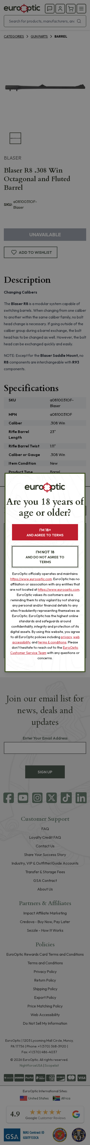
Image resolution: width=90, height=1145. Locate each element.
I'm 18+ (45, 532)
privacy (66, 637)
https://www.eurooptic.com (31, 579)
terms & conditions (52, 642)
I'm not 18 (45, 556)
